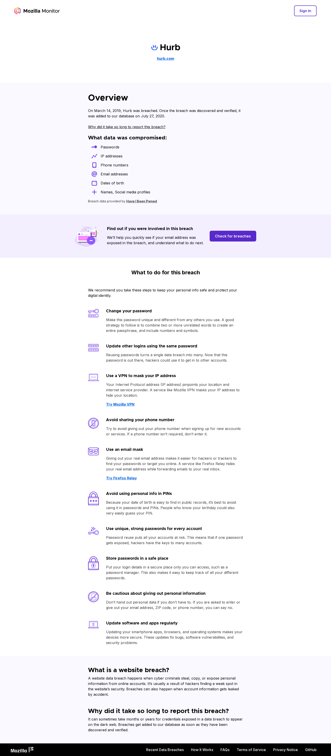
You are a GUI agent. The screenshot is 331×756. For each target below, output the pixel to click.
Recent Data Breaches (165, 749)
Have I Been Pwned (141, 201)
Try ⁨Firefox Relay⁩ (121, 478)
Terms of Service (251, 749)
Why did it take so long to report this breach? (127, 127)
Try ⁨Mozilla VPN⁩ (120, 404)
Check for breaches (233, 236)
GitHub (311, 749)
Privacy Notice (285, 749)
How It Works (202, 749)
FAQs (224, 749)
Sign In (305, 11)
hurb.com (165, 58)
